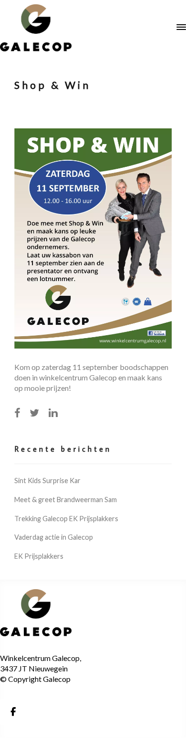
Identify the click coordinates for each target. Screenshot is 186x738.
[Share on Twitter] (34, 413)
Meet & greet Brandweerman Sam (65, 499)
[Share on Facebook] (17, 413)
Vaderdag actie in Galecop (53, 537)
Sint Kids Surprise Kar (47, 480)
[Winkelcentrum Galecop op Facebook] (13, 712)
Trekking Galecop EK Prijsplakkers (66, 519)
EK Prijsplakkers (38, 556)
